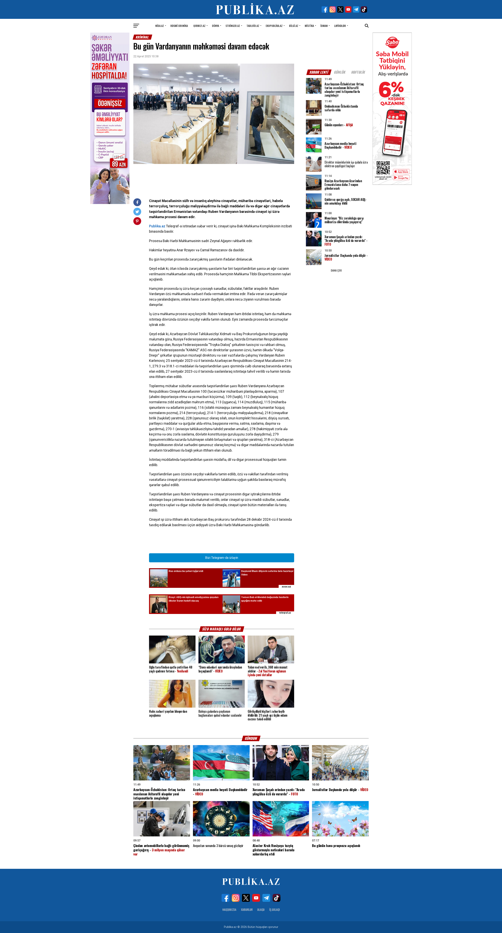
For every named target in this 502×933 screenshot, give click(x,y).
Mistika (309, 26)
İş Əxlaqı (274, 909)
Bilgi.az (293, 26)
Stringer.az (233, 26)
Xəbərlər (247, 909)
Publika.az (157, 226)
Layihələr (340, 26)
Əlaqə (261, 909)
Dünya (215, 26)
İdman (324, 26)
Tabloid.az (252, 26)
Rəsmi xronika (179, 26)
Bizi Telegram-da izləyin (221, 558)
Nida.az (159, 26)
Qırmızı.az (199, 26)
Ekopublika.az (274, 26)
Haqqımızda (229, 909)
